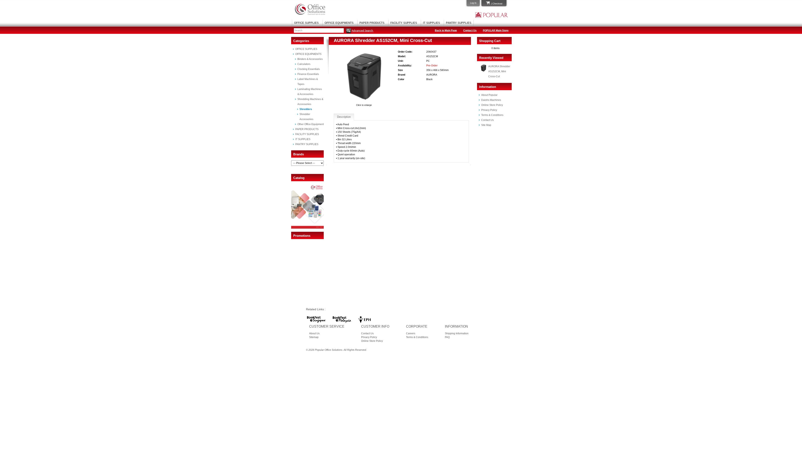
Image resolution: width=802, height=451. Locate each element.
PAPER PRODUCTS (372, 22)
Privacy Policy (489, 110)
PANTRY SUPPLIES (458, 22)
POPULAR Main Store (496, 30)
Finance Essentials (308, 74)
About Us (314, 333)
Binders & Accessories (310, 59)
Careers (410, 333)
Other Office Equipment (310, 124)
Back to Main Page (446, 30)
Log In (473, 3)
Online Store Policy (492, 105)
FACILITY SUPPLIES (403, 22)
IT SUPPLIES (431, 22)
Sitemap (314, 337)
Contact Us (470, 30)
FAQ (447, 337)
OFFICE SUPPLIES (306, 22)
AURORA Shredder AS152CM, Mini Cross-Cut (499, 71)
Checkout (497, 3)
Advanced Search (363, 30)
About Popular (489, 95)
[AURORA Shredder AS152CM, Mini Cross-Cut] (364, 101)
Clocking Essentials (308, 69)
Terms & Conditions (492, 115)
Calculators (303, 64)
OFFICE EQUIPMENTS (339, 22)
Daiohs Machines (491, 100)
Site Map (486, 125)
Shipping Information (456, 333)
